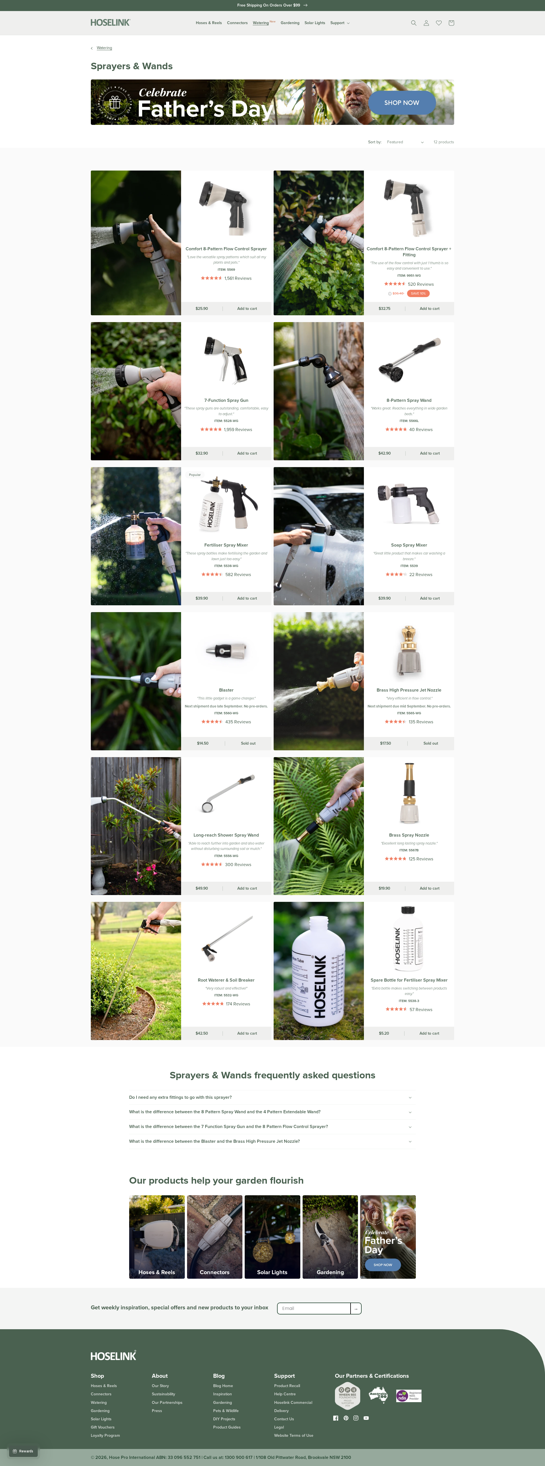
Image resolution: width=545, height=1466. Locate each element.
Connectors (215, 1272)
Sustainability (163, 1394)
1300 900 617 (239, 1457)
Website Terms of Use (293, 1435)
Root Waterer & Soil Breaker (226, 980)
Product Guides (227, 1427)
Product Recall (287, 1386)
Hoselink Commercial (293, 1403)
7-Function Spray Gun (226, 401)
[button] (209, 23)
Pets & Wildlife (226, 1411)
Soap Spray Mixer (409, 545)
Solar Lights (272, 1272)
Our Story (160, 1386)
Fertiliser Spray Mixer (226, 545)
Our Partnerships (167, 1403)
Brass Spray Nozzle (409, 835)
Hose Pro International (132, 1457)
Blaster (226, 690)
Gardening (330, 1272)
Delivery (281, 1411)
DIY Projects (224, 1419)
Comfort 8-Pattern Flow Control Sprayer (226, 249)
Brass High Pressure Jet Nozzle (409, 690)
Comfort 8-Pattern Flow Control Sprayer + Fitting (409, 252)
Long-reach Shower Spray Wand (226, 835)
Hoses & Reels (157, 1272)
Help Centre (285, 1394)
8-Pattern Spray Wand (409, 401)
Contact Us (284, 1419)
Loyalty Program (105, 1435)
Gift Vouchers (103, 1427)
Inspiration (222, 1394)
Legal (279, 1427)
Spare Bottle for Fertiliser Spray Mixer (409, 980)
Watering (104, 48)
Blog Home (223, 1386)
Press (157, 1411)
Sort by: (375, 142)
